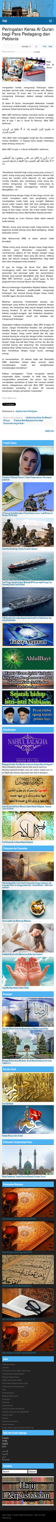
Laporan (5, 1368)
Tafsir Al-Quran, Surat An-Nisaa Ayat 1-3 (17, 1285)
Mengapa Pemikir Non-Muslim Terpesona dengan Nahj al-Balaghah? (28, 764)
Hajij (4, 21)
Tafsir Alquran (7, 1406)
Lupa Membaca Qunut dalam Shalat (15, 987)
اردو (4, 1456)
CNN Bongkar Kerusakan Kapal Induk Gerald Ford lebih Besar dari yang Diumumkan (27, 619)
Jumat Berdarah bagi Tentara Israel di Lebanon (19, 548)
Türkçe (4, 1440)
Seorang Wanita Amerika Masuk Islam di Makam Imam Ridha (25, 1028)
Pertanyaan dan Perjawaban (15, 848)
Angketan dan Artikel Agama (26, 411)
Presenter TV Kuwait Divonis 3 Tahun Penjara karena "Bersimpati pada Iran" (27, 478)
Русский (5, 1459)
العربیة (5, 1453)
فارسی (5, 1450)
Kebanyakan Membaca (13, 1184)
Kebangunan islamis (10, 1421)
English (5, 1443)
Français (5, 1437)
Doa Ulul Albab (7, 1103)
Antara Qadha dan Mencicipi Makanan (16, 920)
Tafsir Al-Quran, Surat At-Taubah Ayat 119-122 (19, 1218)
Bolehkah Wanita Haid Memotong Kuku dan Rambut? (22, 954)
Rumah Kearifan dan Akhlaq (13, 1409)
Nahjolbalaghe (9, 729)
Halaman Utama (8, 1364)
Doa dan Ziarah (9, 1069)
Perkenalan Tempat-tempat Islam (17, 1142)
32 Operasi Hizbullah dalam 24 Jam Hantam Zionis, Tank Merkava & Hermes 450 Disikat (27, 514)
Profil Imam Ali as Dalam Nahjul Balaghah (17, 842)
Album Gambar (8, 1425)
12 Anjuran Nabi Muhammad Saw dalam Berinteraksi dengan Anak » (23, 422)
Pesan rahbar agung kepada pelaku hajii (18, 1428)
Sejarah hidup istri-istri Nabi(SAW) (15, 1412)
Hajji (4, 1390)
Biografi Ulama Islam (10, 1396)
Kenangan (7, 994)
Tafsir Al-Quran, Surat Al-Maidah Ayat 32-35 (18, 1319)
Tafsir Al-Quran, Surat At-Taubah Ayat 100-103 (19, 1352)
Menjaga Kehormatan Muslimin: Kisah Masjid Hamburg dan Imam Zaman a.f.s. (27, 1061)
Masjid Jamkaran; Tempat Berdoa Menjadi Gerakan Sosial (23, 1176)
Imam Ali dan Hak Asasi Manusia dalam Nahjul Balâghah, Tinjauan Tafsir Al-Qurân (26, 807)
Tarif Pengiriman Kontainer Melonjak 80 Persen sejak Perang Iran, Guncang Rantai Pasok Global (27, 583)
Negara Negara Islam (10, 1377)
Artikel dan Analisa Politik (12, 1380)
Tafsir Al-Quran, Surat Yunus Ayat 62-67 (17, 1252)
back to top (49, 430)
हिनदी (4, 1446)
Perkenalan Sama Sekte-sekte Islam (16, 1371)
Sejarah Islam (7, 1415)
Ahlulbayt (5, 1402)
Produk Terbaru (10, 443)
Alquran (5, 1418)
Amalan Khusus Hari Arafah (12, 1135)
